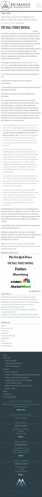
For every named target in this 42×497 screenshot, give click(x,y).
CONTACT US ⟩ (21, 410)
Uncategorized (6, 346)
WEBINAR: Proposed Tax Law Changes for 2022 (18, 297)
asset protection (11, 244)
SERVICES (6, 369)
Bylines (3, 326)
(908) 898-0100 (21, 445)
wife (14, 249)
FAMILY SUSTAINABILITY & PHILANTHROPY (18, 386)
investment (18, 246)
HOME (5, 355)
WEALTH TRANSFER (11, 372)
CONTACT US (7, 394)
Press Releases (6, 343)
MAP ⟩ (21, 437)
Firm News (5, 331)
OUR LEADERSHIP (10, 361)
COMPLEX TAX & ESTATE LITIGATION (17, 377)
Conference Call (7, 328)
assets (20, 244)
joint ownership (28, 246)
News (3, 341)
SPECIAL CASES (10, 388)
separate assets (7, 249)
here (19, 228)
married (37, 246)
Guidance (4, 333)
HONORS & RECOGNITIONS (13, 363)
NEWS (5, 391)
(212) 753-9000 (21, 426)
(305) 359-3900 (21, 464)
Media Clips (20, 23)
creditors (26, 244)
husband (11, 246)
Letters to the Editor (8, 336)
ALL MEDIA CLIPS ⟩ (35, 291)
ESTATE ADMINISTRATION (13, 383)
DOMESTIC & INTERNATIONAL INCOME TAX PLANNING (22, 375)
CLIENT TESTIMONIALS (12, 366)
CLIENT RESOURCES (9, 397)
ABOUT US (6, 358)
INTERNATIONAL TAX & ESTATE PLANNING (18, 380)
